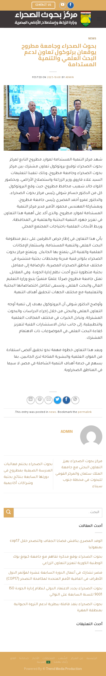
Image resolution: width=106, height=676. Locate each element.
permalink (85, 412)
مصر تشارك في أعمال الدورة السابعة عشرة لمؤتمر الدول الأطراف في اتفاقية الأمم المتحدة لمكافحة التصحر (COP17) (54, 576)
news (92, 38)
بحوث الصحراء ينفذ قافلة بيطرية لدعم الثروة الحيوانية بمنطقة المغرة (58, 608)
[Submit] (9, 512)
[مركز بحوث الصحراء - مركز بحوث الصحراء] (53, 19)
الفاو (13, 658)
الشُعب (63, 658)
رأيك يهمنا (61, 662)
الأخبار (35, 658)
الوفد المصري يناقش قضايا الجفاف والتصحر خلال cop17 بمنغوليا (56, 544)
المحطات (48, 658)
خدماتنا (24, 658)
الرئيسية (92, 658)
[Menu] (99, 19)
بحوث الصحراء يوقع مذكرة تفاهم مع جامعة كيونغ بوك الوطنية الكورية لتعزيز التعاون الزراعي (57, 560)
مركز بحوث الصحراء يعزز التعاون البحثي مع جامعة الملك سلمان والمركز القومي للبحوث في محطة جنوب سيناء (78, 474)
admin (70, 77)
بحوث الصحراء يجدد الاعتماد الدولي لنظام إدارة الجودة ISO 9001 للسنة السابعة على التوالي (55, 592)
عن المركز (77, 658)
